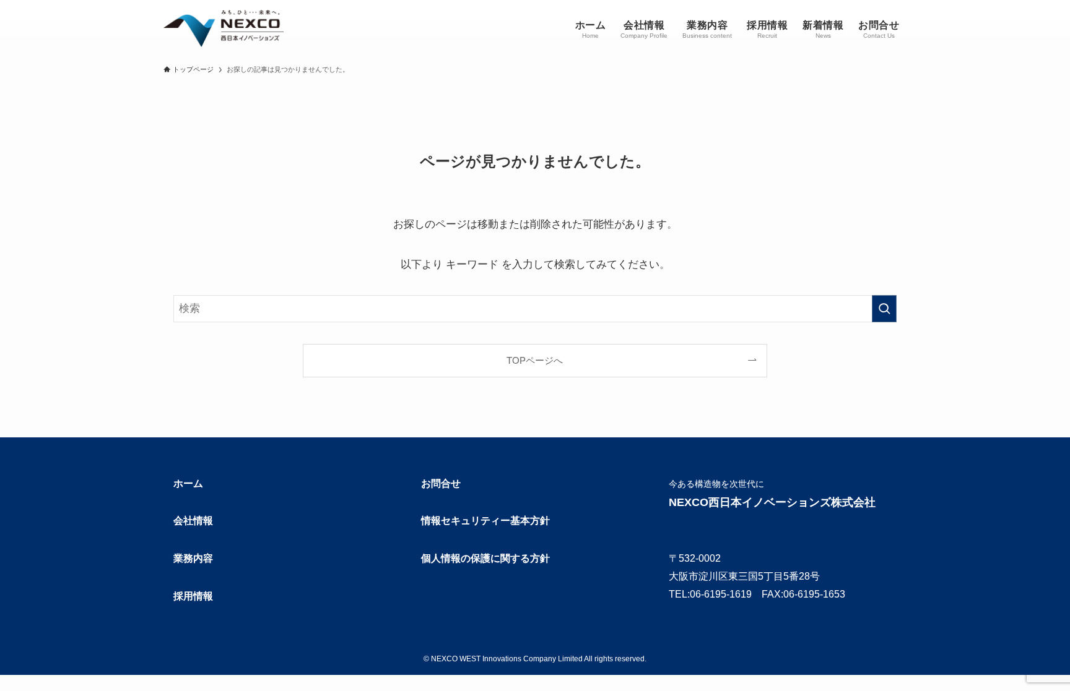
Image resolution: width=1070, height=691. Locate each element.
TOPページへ (535, 360)
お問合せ (441, 483)
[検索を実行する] (884, 308)
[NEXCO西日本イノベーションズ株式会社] (223, 28)
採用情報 (193, 596)
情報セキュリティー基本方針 (485, 520)
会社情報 (193, 520)
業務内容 (193, 558)
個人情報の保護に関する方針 (485, 558)
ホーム (188, 483)
